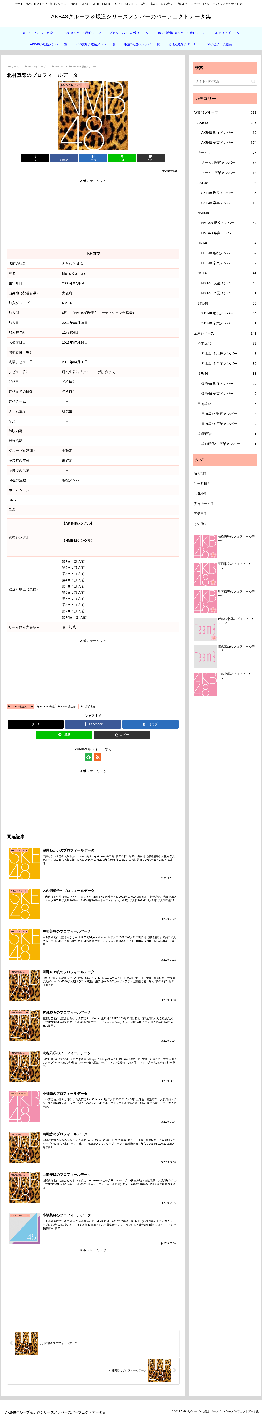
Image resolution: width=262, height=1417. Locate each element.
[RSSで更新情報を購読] (97, 757)
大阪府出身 (89, 706)
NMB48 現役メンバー (22, 706)
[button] (151, 158)
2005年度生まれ (69, 706)
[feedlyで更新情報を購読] (88, 757)
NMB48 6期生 (47, 706)
